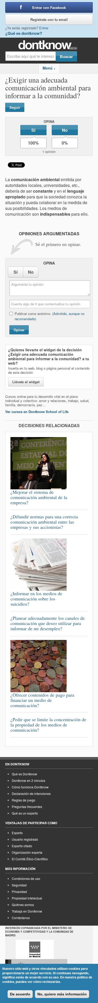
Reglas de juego (23, 800)
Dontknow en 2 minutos (28, 780)
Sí (33, 130)
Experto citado (22, 846)
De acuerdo (20, 994)
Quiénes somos (23, 904)
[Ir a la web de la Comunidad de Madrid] (35, 949)
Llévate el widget (25, 381)
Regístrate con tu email (49, 19)
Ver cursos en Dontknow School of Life (36, 411)
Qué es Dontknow (24, 774)
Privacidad (19, 891)
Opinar (19, 329)
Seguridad (19, 885)
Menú (49, 68)
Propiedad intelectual (27, 898)
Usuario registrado (25, 839)
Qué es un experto (25, 813)
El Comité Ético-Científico (30, 859)
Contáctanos (21, 917)
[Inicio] (49, 45)
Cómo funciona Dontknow (30, 787)
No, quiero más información (62, 994)
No (65, 130)
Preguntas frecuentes (27, 806)
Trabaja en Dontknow (27, 911)
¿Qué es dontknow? (23, 33)
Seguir (14, 107)
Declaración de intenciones (31, 793)
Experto (17, 832)
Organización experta (27, 852)
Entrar (43, 27)
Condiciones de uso (26, 878)
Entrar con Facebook (49, 7)
